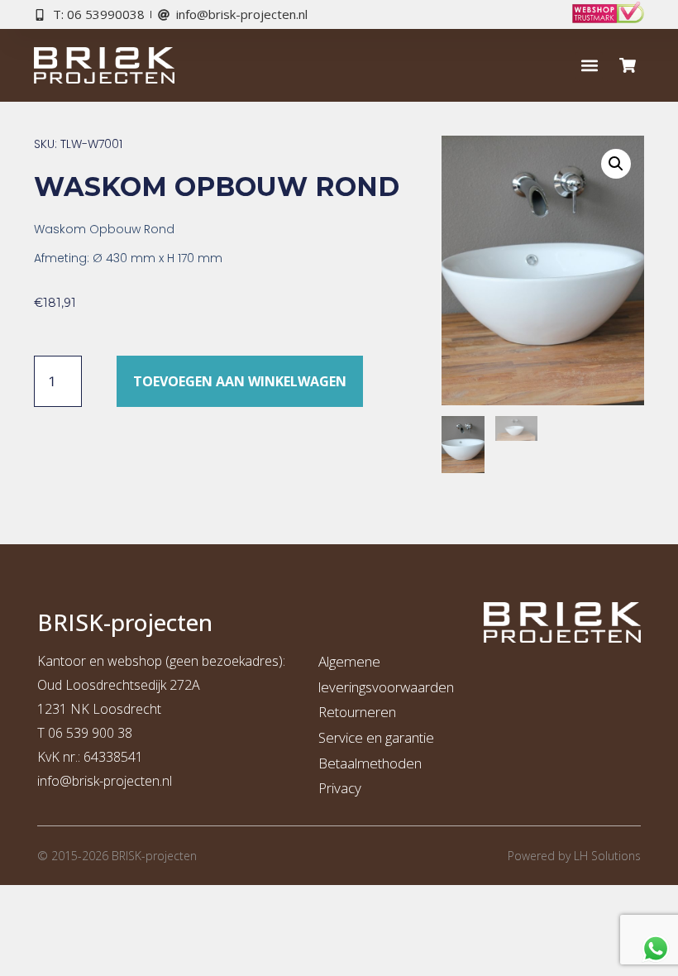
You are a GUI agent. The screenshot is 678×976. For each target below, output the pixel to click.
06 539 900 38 (90, 733)
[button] (589, 65)
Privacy (339, 787)
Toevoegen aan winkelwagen (239, 381)
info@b (58, 781)
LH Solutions (607, 856)
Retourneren (357, 711)
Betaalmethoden (370, 763)
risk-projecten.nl (125, 781)
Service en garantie (376, 737)
